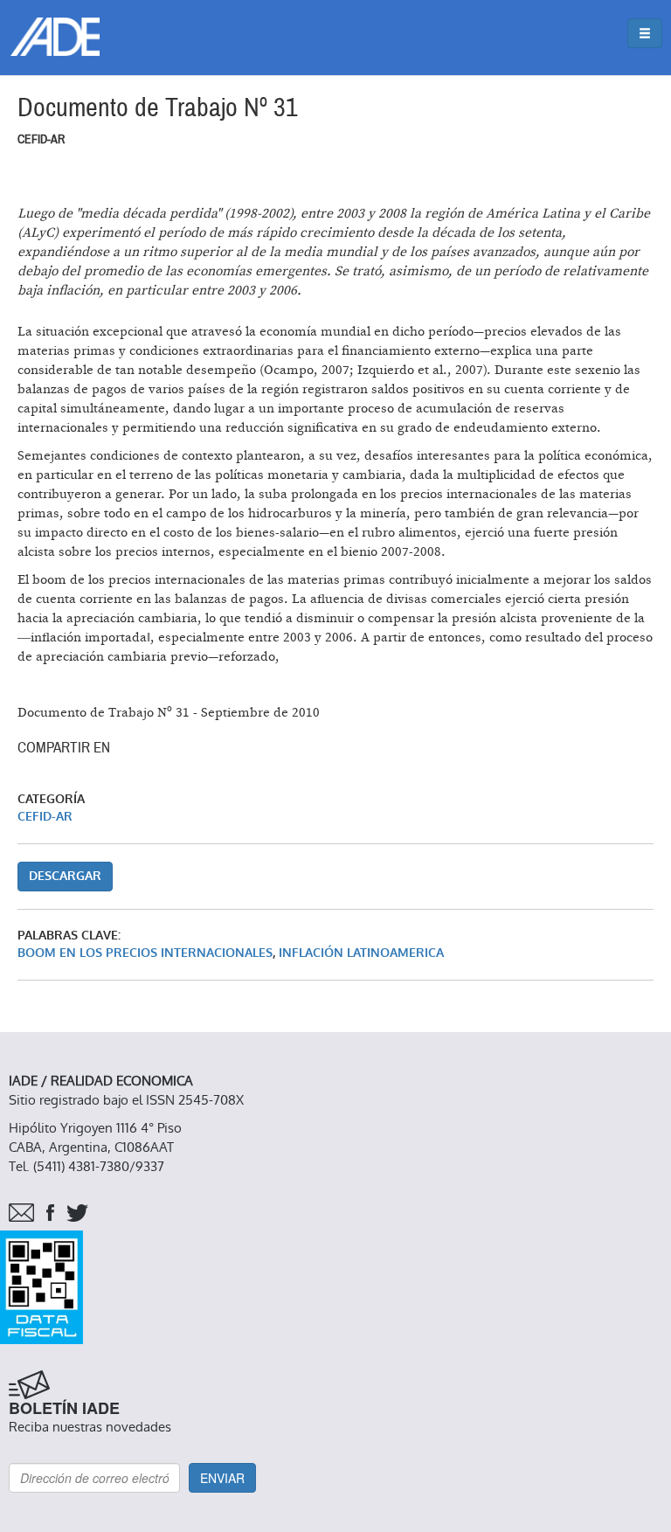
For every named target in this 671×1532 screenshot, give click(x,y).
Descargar (65, 876)
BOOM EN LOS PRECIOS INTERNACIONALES (145, 953)
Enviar (222, 1478)
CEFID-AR (45, 816)
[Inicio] (55, 36)
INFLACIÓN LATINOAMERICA (361, 953)
